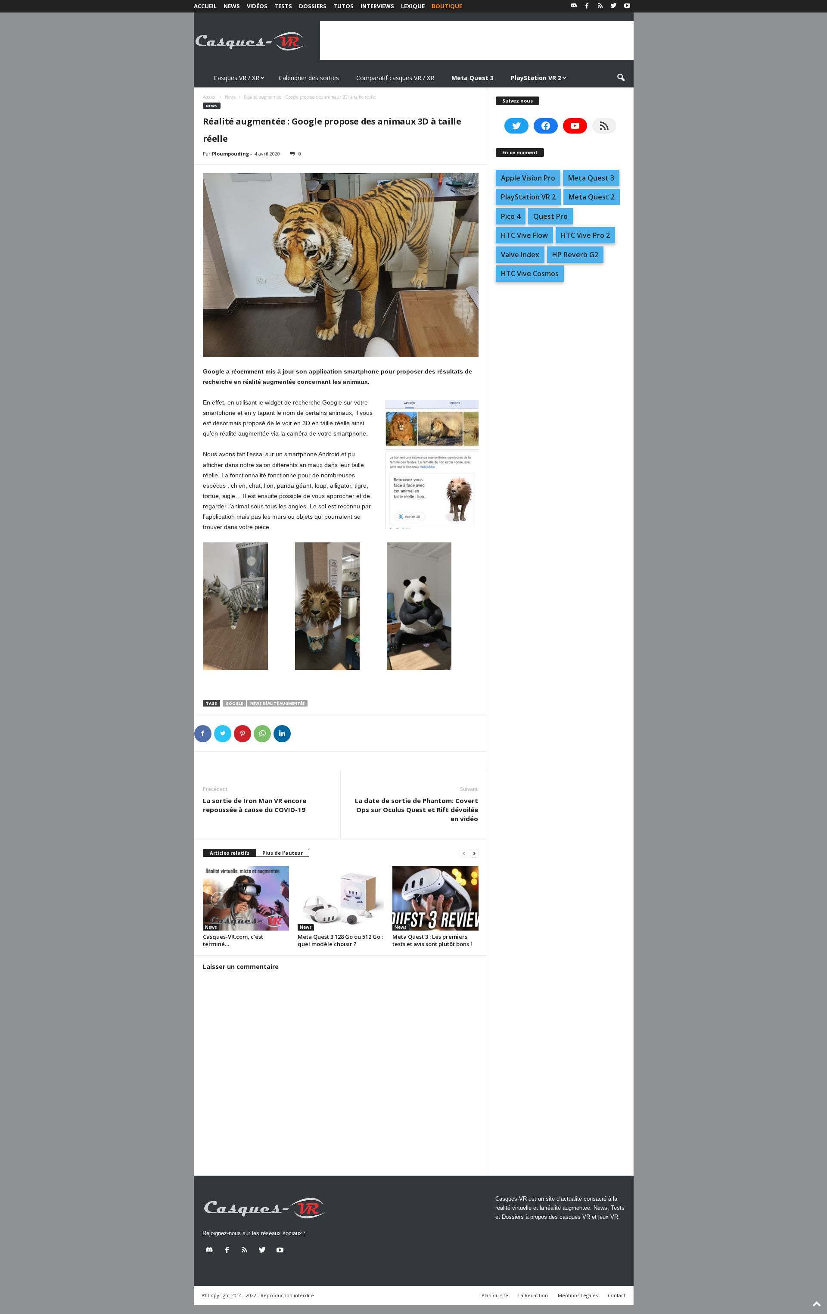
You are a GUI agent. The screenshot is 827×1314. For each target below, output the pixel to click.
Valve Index (520, 254)
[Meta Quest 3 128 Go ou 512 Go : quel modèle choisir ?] (341, 898)
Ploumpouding (230, 153)
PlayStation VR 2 (528, 197)
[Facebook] (587, 6)
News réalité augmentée (277, 703)
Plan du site (495, 1295)
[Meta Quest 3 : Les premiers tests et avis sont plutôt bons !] (435, 898)
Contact (616, 1295)
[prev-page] (464, 853)
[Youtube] (627, 6)
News (232, 6)
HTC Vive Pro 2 (585, 235)
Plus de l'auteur (282, 853)
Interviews (377, 6)
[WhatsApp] (262, 733)
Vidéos (257, 6)
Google (234, 703)
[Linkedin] (282, 733)
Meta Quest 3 (591, 178)
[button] (620, 78)
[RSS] (600, 6)
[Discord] (574, 6)
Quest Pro (550, 216)
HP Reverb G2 (575, 254)
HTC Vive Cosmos (530, 273)
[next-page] (474, 853)
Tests (283, 6)
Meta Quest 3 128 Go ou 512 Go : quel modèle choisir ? (340, 940)
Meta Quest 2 (592, 197)
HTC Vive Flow (524, 235)
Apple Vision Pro (528, 178)
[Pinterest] (242, 733)
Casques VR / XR (236, 78)
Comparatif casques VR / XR (395, 78)
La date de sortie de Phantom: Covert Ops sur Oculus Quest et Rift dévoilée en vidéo (416, 809)
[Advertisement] (477, 40)
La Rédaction (533, 1295)
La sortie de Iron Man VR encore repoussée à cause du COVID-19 (254, 805)
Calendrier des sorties (309, 78)
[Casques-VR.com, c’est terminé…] (246, 898)
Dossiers (312, 6)
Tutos (343, 6)
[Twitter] (614, 6)
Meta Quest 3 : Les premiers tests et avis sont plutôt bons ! (432, 940)
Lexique (413, 6)
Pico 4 (510, 216)
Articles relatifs (229, 853)
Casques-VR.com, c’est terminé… (233, 940)
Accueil (205, 6)
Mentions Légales (578, 1295)
